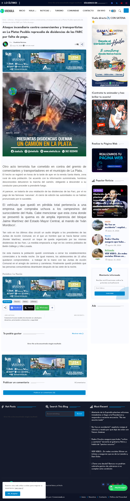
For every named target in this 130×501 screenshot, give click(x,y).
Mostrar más (77, 333)
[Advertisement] (109, 326)
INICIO (22, 11)
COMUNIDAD (73, 11)
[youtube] (121, 3)
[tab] (22, 11)
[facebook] (112, 3)
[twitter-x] (116, 3)
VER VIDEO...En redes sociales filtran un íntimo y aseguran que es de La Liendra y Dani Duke (116, 255)
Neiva (25, 301)
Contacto (103, 497)
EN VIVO (101, 11)
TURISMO (59, 11)
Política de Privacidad (118, 497)
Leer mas (18, 488)
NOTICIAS (44, 11)
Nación (17, 301)
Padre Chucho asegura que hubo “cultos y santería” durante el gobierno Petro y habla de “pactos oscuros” (115, 240)
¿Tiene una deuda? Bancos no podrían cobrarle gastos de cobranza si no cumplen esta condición (108, 466)
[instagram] (126, 3)
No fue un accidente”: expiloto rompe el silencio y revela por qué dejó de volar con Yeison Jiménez (115, 226)
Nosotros (92, 497)
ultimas (11, 20)
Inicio (4, 20)
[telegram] (122, 484)
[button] (113, 11)
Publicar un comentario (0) (44, 393)
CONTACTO (88, 11)
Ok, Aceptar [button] (13, 494)
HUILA (31, 11)
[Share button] (52, 307)
